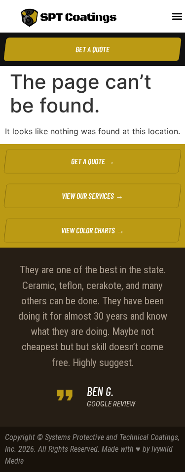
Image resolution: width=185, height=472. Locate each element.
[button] (177, 16)
